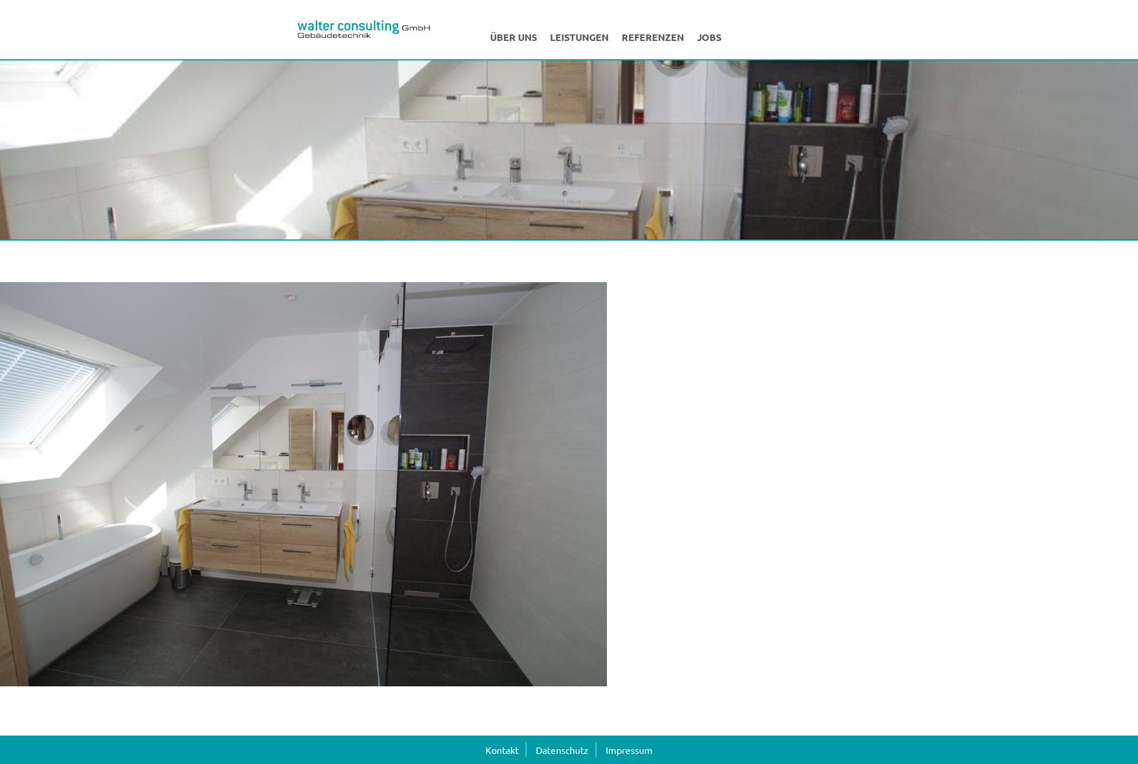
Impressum (629, 750)
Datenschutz (562, 750)
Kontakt (502, 750)
